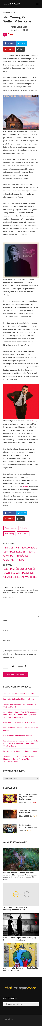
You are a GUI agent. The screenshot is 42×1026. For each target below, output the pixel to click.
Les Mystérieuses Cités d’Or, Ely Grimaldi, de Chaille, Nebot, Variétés (20, 573)
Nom (5, 621)
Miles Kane (25, 528)
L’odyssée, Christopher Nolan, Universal (18, 699)
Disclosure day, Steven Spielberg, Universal (20, 751)
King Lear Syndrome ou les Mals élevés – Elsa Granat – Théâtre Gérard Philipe (20, 553)
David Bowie (11, 528)
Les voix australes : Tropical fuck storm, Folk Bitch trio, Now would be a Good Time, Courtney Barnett (20, 743)
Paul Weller (23, 534)
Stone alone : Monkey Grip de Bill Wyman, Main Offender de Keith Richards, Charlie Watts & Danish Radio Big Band (20, 714)
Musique (6, 12)
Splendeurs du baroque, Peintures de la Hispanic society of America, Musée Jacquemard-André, (18, 759)
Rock (13, 12)
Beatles (25, 486)
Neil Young (10, 534)
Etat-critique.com (12, 4)
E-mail (6, 631)
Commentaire (9, 597)
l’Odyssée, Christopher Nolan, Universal (19, 722)
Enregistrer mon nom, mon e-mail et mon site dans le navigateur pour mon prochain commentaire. (20, 654)
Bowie (33, 421)
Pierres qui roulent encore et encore (17, 736)
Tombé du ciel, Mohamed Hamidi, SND (18, 694)
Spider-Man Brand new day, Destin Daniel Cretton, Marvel (28, 797)
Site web (6, 641)
